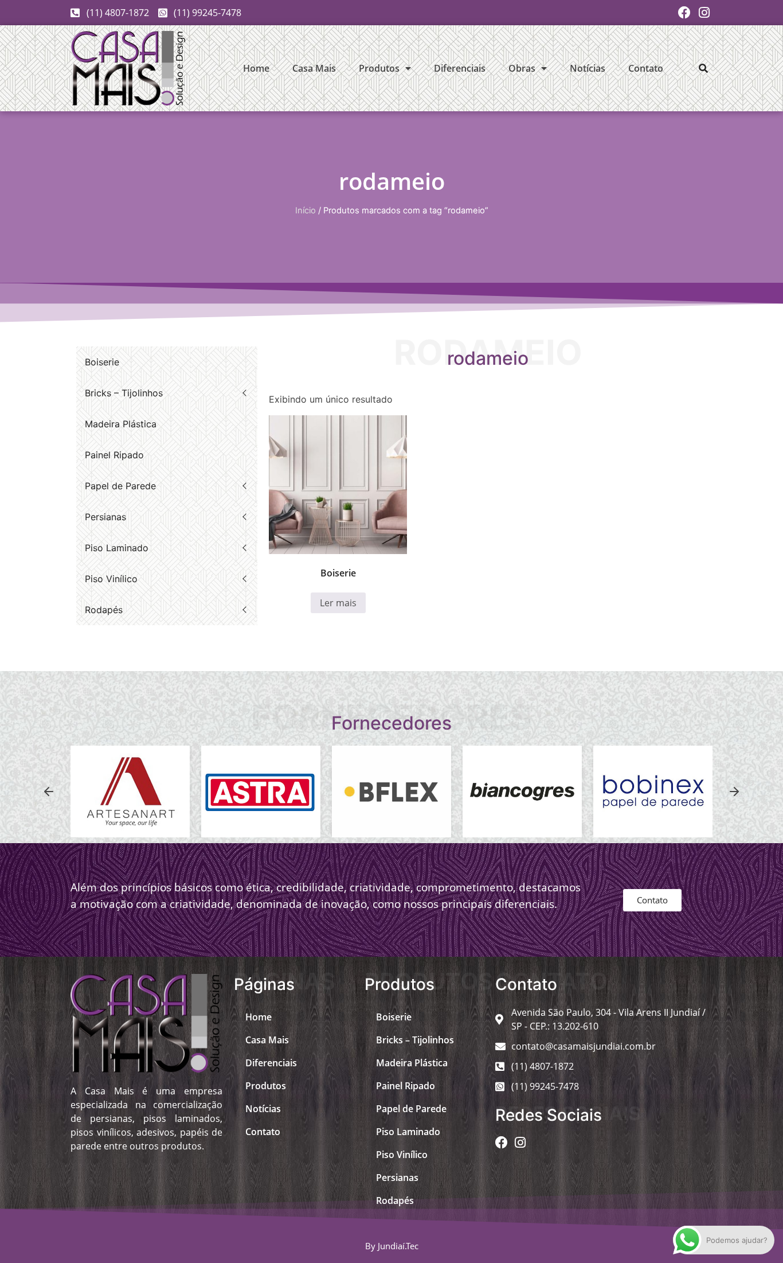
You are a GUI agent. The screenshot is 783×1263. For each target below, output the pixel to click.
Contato (645, 68)
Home (256, 68)
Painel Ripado (114, 455)
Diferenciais (460, 68)
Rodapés (104, 609)
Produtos (379, 68)
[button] (703, 68)
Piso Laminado (116, 547)
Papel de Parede (120, 486)
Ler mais (338, 603)
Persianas (105, 517)
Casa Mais (314, 68)
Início (305, 210)
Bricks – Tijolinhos (124, 393)
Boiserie (102, 362)
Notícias (587, 68)
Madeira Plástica (120, 424)
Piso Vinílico (111, 578)
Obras (521, 68)
